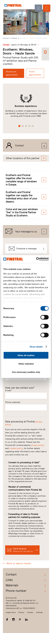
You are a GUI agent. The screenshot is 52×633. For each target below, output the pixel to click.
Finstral (6, 38)
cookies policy (16, 448)
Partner (14, 38)
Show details (36, 346)
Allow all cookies (26, 355)
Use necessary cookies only (26, 372)
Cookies (30, 612)
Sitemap (39, 612)
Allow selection (26, 363)
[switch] (44, 317)
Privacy (21, 612)
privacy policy (37, 445)
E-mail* (8, 390)
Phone (12, 402)
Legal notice (11, 612)
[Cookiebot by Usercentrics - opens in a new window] (37, 259)
